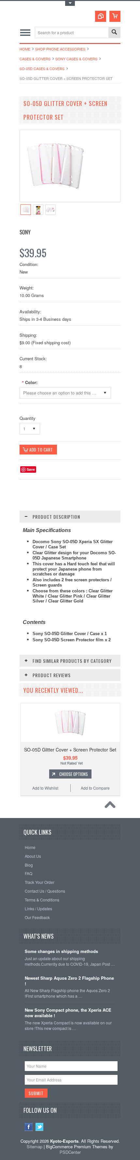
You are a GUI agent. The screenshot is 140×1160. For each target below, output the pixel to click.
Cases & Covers (35, 58)
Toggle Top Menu (70, 3)
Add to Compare (95, 788)
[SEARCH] (114, 32)
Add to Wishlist (45, 788)
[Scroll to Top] (112, 806)
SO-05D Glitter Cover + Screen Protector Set (70, 749)
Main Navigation (25, 32)
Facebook (29, 1127)
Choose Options (73, 774)
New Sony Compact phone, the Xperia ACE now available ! (68, 1013)
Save (31, 469)
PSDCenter (70, 1152)
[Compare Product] (100, 16)
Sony (25, 232)
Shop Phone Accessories (60, 49)
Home (25, 49)
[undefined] (55, 200)
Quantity (27, 418)
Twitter (39, 1127)
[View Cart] (114, 16)
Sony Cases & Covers (76, 58)
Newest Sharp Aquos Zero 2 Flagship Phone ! (69, 981)
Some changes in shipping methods (61, 951)
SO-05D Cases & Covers (42, 68)
